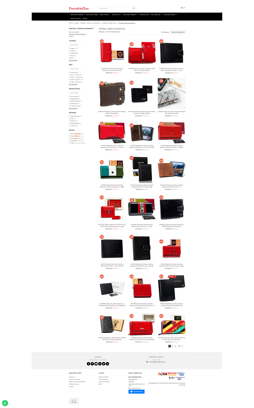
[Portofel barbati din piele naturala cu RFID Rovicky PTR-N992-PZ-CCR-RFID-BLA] (112, 288)
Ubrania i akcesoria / (94, 23)
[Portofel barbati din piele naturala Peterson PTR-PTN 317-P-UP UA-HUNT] (142, 132)
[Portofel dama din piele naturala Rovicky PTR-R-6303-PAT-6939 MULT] (172, 324)
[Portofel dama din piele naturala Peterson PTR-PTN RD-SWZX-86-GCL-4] (142, 288)
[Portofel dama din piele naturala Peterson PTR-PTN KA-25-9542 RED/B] (142, 324)
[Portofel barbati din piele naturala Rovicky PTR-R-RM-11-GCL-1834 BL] (112, 248)
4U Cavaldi (74, 96)
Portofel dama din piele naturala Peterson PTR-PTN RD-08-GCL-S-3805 (112, 186)
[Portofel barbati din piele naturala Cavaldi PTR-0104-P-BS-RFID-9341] (172, 288)
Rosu (72, 55)
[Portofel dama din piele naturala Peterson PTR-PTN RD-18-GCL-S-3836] (172, 248)
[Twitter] (100, 363)
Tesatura (73, 125)
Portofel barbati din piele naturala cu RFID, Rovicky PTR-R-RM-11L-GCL (171, 69)
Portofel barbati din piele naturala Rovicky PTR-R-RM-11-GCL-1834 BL (112, 265)
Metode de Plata (103, 377)
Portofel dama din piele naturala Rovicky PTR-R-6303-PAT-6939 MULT (171, 338)
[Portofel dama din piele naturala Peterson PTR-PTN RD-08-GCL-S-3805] (112, 169)
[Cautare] (133, 8)
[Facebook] (88, 363)
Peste (72, 134)
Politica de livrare (74, 384)
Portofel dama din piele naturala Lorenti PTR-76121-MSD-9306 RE (141, 69)
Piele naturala (75, 116)
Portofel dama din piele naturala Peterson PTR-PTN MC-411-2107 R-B (112, 146)
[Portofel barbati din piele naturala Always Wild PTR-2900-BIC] (112, 94)
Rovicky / (83, 23)
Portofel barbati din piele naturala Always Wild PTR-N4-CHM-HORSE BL (112, 338)
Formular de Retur (104, 382)
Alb (72, 58)
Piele (72, 118)
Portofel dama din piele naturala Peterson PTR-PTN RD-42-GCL (112, 69)
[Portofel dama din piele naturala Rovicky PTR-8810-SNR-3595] (172, 94)
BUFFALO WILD (75, 101)
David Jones (74, 103)
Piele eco (73, 121)
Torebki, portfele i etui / (110, 23)
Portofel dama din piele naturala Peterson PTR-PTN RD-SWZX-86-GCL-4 (141, 304)
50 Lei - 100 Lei (75, 75)
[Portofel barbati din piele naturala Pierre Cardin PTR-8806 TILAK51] (142, 94)
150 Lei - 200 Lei (75, 79)
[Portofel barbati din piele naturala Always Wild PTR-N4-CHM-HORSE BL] (112, 324)
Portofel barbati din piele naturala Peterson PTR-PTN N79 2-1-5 (171, 186)
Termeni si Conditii (74, 379)
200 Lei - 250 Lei (75, 82)
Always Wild (74, 99)
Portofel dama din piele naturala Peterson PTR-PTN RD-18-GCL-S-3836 (171, 265)
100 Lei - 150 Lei (75, 77)
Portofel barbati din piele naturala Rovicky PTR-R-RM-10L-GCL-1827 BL (141, 265)
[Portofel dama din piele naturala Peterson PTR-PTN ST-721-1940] (142, 209)
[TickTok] (103, 363)
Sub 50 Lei (74, 72)
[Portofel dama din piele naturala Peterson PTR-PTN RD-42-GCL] (112, 53)
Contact (71, 386)
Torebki (71, 36)
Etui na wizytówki (74, 32)
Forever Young (75, 106)
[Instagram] (107, 363)
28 (179, 346)
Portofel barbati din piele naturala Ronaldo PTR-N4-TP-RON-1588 (141, 186)
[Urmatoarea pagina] (182, 346)
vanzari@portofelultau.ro (157, 362)
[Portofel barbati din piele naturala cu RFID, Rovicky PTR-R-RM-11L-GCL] (172, 53)
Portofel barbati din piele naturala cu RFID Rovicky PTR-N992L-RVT (171, 225)
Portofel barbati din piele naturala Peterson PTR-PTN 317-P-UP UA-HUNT (141, 146)
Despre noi (72, 377)
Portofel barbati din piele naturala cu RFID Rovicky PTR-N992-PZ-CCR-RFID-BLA (112, 304)
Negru (72, 48)
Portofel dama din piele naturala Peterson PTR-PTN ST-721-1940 (142, 225)
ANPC (100, 384)
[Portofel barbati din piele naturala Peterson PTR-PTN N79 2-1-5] (172, 169)
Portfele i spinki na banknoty (77, 34)
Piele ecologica (75, 123)
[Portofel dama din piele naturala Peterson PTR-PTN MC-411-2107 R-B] (112, 132)
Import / (77, 23)
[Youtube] (96, 363)
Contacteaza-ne (138, 391)
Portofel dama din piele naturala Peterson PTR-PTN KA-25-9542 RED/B (142, 338)
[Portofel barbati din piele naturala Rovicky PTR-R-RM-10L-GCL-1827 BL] (142, 248)
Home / (71, 23)
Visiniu (73, 51)
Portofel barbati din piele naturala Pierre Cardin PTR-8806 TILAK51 (141, 112)
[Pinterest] (92, 363)
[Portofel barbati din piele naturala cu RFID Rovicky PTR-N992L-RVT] (172, 209)
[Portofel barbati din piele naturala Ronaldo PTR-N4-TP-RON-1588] (142, 169)
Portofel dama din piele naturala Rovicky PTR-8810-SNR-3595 (171, 112)
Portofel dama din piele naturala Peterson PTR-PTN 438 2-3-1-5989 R (171, 146)
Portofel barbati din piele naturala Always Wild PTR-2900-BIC (112, 112)
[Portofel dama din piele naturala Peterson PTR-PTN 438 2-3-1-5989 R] (172, 132)
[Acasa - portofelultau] (79, 8)
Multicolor (74, 53)
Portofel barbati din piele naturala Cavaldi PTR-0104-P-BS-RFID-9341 (171, 304)
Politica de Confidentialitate (77, 382)
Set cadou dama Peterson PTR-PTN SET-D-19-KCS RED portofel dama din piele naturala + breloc (112, 225)
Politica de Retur (103, 379)
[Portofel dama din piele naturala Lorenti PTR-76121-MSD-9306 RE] (142, 53)
